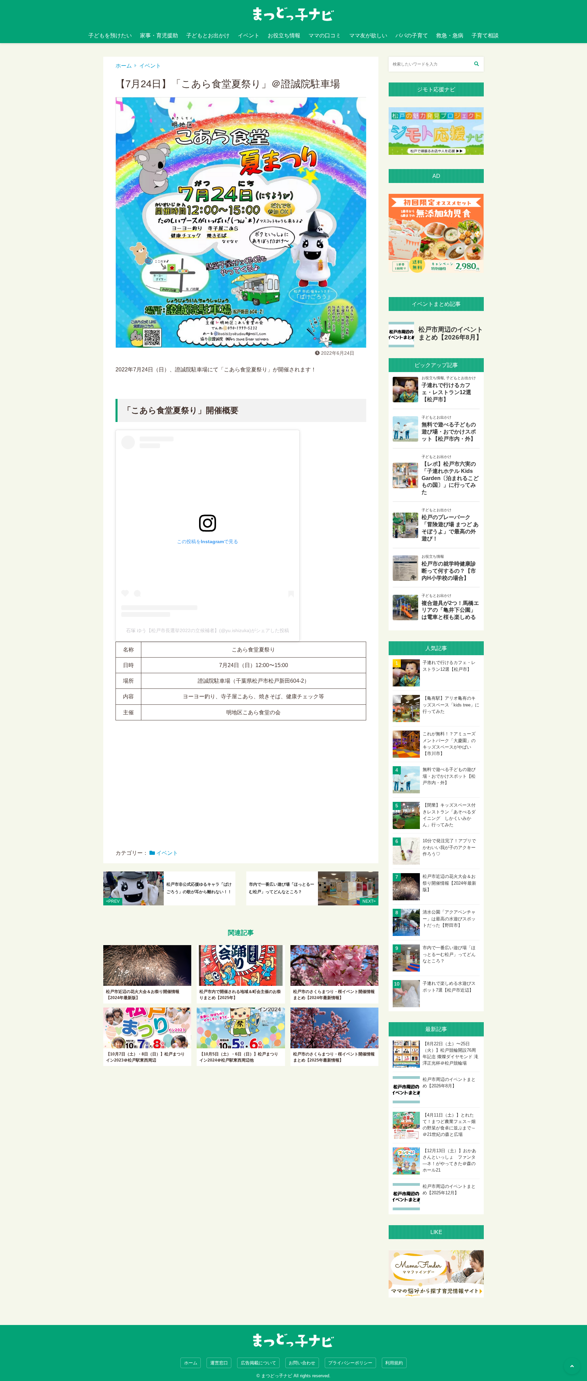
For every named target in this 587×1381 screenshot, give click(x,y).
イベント (249, 35)
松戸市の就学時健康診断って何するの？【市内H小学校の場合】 (449, 571)
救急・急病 (449, 35)
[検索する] (476, 64)
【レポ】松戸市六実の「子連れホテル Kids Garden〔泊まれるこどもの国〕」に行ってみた (450, 478)
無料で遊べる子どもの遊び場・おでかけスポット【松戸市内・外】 (449, 432)
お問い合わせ (302, 1362)
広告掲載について (258, 1362)
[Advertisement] (240, 789)
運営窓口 (219, 1362)
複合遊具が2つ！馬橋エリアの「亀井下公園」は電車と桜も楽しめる (450, 610)
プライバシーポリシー (350, 1362)
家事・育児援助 (159, 35)
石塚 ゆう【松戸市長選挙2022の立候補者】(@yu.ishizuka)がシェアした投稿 (207, 630)
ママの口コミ (324, 35)
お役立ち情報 (284, 35)
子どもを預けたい (110, 35)
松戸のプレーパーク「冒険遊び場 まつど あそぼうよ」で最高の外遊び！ (450, 527)
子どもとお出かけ (208, 35)
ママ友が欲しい (368, 35)
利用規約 (394, 1362)
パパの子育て (411, 35)
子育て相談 (485, 35)
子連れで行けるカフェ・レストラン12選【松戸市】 (446, 392)
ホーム (123, 66)
